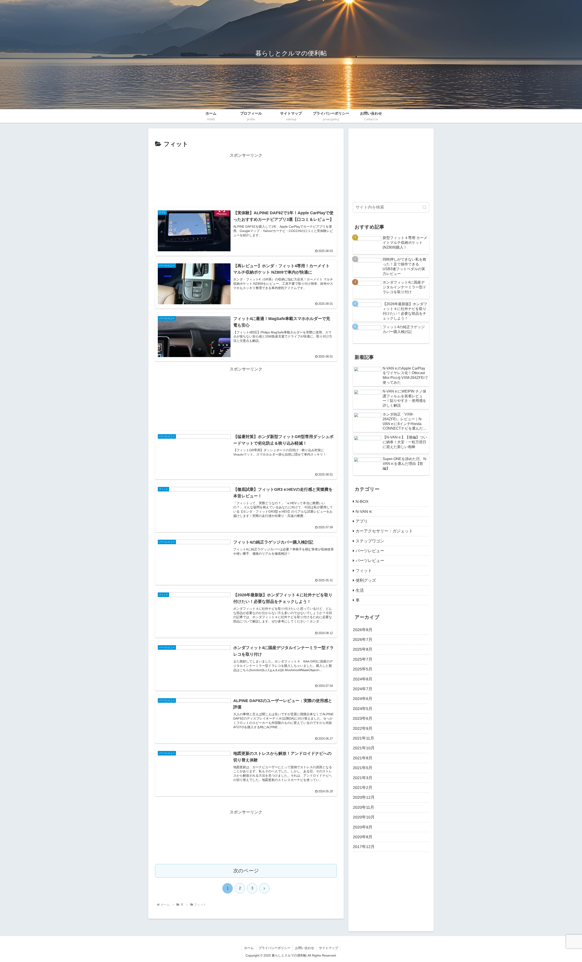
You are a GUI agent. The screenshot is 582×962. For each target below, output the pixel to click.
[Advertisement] (246, 180)
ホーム (249, 948)
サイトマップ (328, 948)
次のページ (246, 871)
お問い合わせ (304, 948)
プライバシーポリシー (274, 948)
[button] (425, 207)
